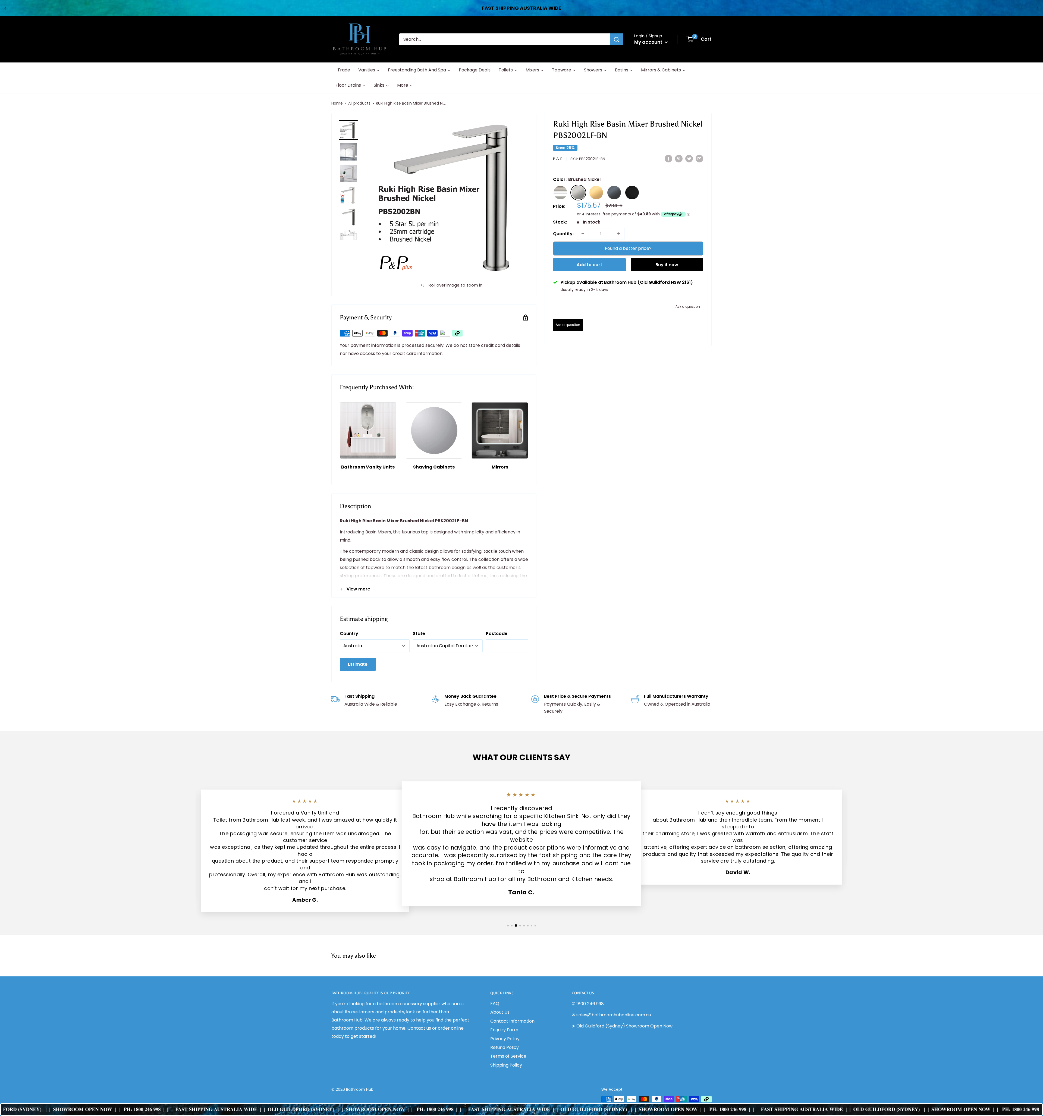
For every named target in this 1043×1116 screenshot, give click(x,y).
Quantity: (563, 233)
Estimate (357, 664)
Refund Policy (504, 1047)
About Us (500, 1012)
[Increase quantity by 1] (618, 233)
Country (349, 633)
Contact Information (512, 1021)
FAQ (494, 1003)
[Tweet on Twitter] (689, 158)
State (419, 633)
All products (359, 103)
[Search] (616, 39)
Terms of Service (508, 1056)
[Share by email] (699, 158)
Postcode (496, 633)
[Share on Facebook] (668, 158)
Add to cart (589, 264)
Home (337, 103)
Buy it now (666, 264)
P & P (558, 159)
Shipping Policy (506, 1065)
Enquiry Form (504, 1030)
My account (649, 42)
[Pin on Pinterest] (679, 158)
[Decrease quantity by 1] (583, 233)
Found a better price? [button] (628, 248)
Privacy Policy (505, 1039)
